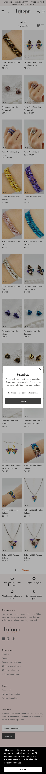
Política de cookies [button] (12, 763)
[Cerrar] (40, 369)
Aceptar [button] (23, 769)
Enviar (23, 401)
